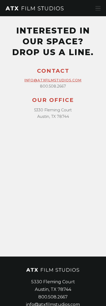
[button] (98, 8)
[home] (47, 8)
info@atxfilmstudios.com (53, 80)
